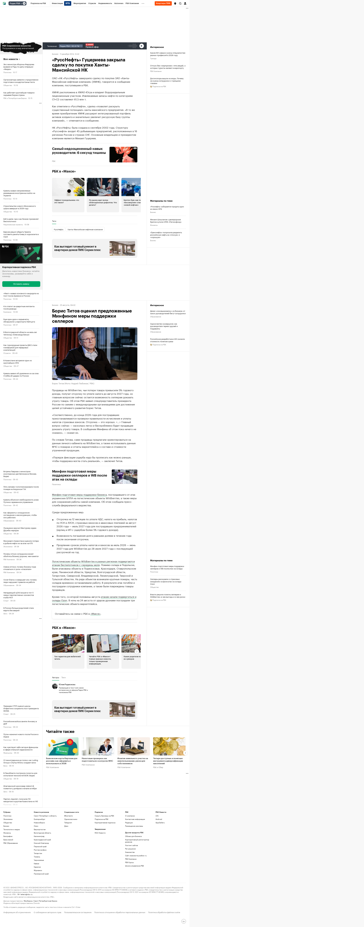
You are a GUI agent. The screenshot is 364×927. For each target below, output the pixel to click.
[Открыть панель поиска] (180, 3)
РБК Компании (9, 559)
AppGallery (160, 822)
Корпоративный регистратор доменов (137, 840)
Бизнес (55, 53)
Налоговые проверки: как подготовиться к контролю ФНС (97, 759)
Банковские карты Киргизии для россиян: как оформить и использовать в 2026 (61, 761)
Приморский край (41, 873)
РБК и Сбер (158, 767)
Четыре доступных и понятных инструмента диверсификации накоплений (168, 761)
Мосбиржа (28, 900)
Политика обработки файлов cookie (164, 912)
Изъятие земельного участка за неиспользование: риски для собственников (132, 761)
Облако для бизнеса (133, 836)
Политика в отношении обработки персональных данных (119, 912)
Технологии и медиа (11, 829)
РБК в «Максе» (64, 171)
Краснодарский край (42, 839)
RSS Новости (100, 833)
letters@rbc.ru (26, 894)
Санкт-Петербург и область (45, 815)
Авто (5, 613)
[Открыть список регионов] (175, 3)
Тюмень (37, 856)
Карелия (37, 867)
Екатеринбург (39, 819)
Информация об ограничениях (17, 912)
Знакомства (130, 852)
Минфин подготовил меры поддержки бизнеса (79, 494)
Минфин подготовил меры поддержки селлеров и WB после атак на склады (79, 475)
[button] (175, 3)
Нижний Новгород (41, 843)
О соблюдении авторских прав (47, 912)
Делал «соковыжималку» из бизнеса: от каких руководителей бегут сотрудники (168, 312)
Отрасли (7, 353)
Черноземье (39, 860)
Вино (5, 765)
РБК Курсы (129, 862)
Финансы (154, 225)
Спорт (6, 600)
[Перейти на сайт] (21, 48)
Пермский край (40, 846)
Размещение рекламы (134, 826)
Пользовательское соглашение (77, 912)
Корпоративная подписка (105, 822)
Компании (7, 311)
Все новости (10, 59)
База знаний (8, 839)
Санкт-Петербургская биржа (45, 900)
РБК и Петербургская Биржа (14, 98)
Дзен (66, 826)
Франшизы (7, 752)
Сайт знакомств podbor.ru (136, 855)
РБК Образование (10, 843)
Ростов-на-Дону (40, 850)
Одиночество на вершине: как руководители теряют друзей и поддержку (164, 326)
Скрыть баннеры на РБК (104, 815)
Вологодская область (42, 833)
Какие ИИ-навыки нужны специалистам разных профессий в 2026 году (167, 53)
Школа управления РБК (134, 865)
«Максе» (95, 613)
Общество (7, 85)
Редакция (129, 822)
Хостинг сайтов (131, 845)
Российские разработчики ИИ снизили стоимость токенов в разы (167, 340)
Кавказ (36, 863)
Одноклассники (70, 819)
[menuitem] (38, 3)
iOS (157, 815)
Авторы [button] (55, 677)
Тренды (153, 58)
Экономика (7, 546)
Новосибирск (39, 822)
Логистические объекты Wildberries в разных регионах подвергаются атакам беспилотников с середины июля (93, 563)
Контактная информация (135, 819)
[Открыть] (21, 3)
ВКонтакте (68, 815)
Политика (7, 72)
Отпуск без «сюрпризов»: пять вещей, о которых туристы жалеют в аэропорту (168, 66)
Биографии (7, 836)
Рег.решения (130, 848)
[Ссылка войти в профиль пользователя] (185, 3)
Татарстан (38, 853)
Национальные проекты (13, 224)
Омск (36, 826)
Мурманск (38, 870)
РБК (53, 160)
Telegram (68, 822)
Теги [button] (54, 221)
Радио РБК (15, 4)
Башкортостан (40, 829)
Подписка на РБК (101, 819)
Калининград (39, 836)
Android (159, 819)
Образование (8, 520)
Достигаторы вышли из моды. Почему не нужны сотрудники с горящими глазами (167, 80)
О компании (130, 815)
